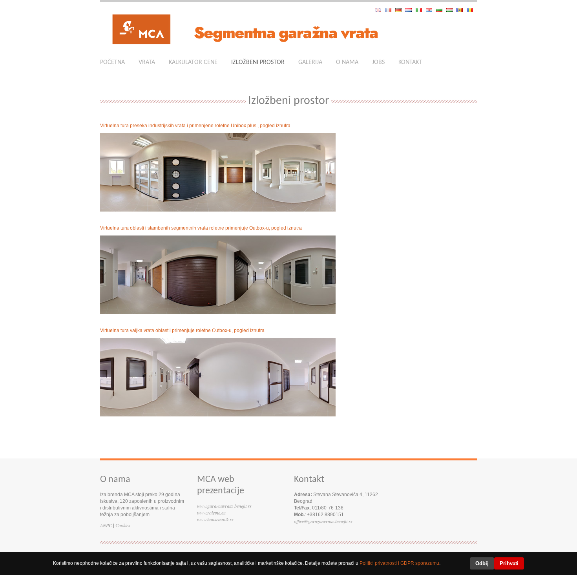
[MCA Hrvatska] (431, 10)
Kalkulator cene (193, 62)
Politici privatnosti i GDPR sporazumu (399, 563)
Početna (112, 62)
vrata (147, 62)
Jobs (378, 62)
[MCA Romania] (472, 10)
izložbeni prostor (258, 62)
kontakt (410, 62)
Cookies (122, 525)
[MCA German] (400, 10)
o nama (347, 62)
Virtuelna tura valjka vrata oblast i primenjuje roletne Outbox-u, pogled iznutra (182, 330)
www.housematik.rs (215, 519)
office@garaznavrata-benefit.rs (323, 521)
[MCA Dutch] (410, 10)
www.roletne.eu (211, 512)
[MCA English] (380, 10)
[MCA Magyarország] (451, 10)
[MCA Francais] (390, 10)
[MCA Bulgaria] (441, 10)
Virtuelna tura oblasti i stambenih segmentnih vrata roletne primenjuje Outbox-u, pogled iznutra (201, 228)
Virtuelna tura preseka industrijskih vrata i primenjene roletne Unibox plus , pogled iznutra (195, 125)
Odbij (482, 563)
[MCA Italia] (421, 10)
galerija (310, 62)
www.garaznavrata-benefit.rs (224, 506)
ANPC (106, 525)
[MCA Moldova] (461, 10)
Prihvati (509, 563)
